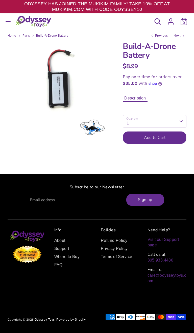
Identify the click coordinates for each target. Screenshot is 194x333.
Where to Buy (67, 256)
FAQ (58, 265)
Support (61, 248)
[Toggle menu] (8, 21)
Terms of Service (116, 256)
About (59, 240)
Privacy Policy (114, 248)
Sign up (145, 199)
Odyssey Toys (45, 319)
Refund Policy (114, 240)
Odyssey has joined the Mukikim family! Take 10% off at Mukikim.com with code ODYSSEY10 (97, 6)
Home (12, 35)
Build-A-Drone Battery (52, 35)
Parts (26, 35)
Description (135, 98)
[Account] (171, 19)
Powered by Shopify (71, 319)
